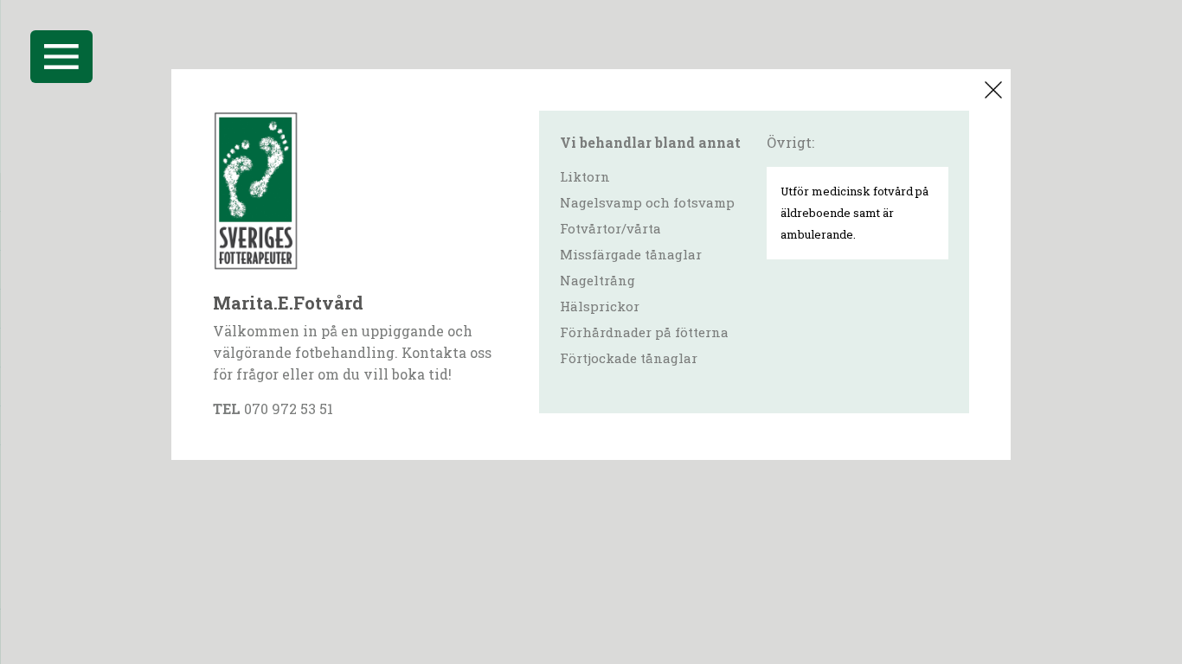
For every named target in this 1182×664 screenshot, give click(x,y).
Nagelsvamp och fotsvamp (647, 202)
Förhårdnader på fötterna (644, 332)
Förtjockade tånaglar (628, 358)
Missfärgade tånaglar (631, 254)
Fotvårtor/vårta (610, 228)
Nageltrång (597, 280)
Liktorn (585, 176)
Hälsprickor (599, 306)
